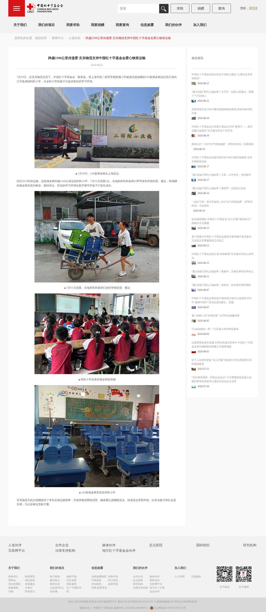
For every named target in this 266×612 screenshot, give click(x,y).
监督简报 (113, 584)
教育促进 (55, 584)
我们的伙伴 (173, 25)
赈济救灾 (55, 580)
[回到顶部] (260, 606)
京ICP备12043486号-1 (137, 607)
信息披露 (147, 25)
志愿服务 (196, 576)
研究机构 (249, 545)
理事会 (12, 580)
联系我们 (30, 591)
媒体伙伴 (109, 545)
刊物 (10, 591)
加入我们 (200, 25)
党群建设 (30, 584)
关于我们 (20, 25)
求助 (180, 8)
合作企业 (62, 545)
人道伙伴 (15, 545)
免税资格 (13, 587)
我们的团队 (14, 584)
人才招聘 (180, 576)
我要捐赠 (97, 25)
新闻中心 (58, 38)
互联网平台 (16, 550)
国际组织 (202, 545)
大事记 (28, 587)
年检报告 (96, 580)
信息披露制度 (98, 576)
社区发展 (71, 580)
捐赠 (200, 8)
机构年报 (113, 576)
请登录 (253, 8)
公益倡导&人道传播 (57, 589)
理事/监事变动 (99, 587)
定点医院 (156, 545)
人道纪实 (74, 38)
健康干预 (71, 576)
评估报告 (96, 584)
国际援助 (71, 584)
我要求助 (73, 25)
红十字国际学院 (73, 589)
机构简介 (13, 576)
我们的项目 (46, 25)
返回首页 (41, 38)
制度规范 (30, 576)
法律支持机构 (65, 550)
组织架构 (30, 580)
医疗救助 (55, 576)
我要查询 (122, 25)
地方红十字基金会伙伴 (118, 550)
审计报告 (113, 580)
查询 (221, 8)
